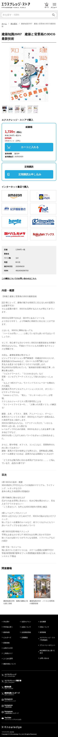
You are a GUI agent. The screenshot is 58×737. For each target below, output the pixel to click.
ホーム (4, 24)
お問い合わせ (44, 658)
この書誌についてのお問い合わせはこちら (19, 278)
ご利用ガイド (8, 653)
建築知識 (6, 632)
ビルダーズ (7, 637)
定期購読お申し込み (29, 174)
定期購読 (25, 637)
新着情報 (6, 643)
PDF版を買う (8, 627)
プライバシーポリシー (47, 645)
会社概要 (43, 621)
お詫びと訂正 (8, 648)
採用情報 (43, 632)
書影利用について (9, 664)
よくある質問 (8, 658)
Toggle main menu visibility (55, 4)
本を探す (14, 24)
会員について (26, 627)
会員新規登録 (26, 632)
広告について (44, 627)
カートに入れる (30, 147)
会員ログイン (26, 621)
